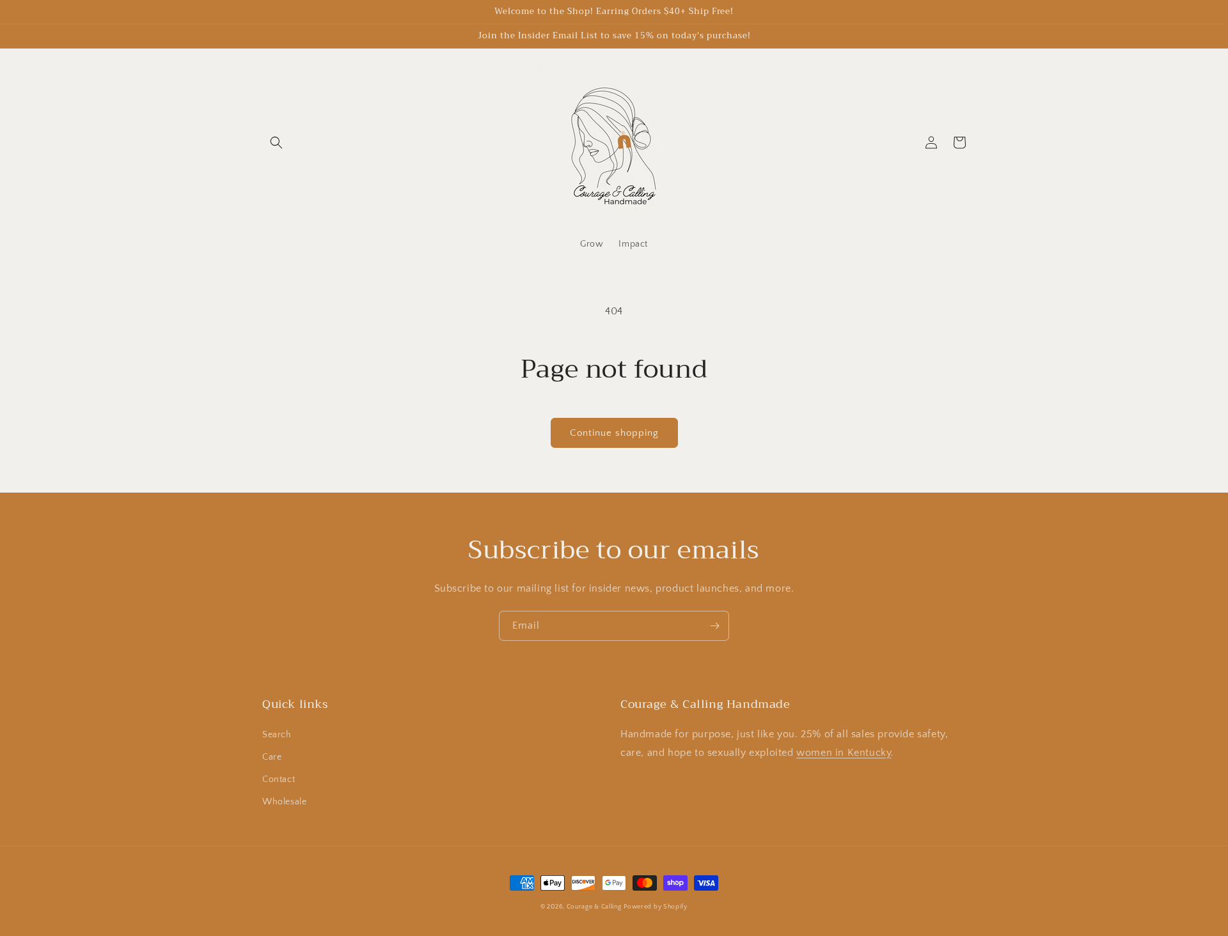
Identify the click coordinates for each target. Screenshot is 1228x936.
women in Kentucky (843, 752)
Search (277, 735)
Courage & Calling (594, 906)
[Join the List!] (714, 626)
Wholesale (284, 802)
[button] (276, 142)
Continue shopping (614, 432)
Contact (278, 779)
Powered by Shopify (656, 906)
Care (271, 757)
